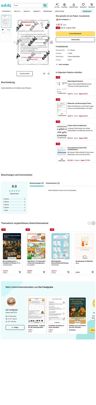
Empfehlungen (47, 11)
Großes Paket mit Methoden (77, 125)
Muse (77, 263)
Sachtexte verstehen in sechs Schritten (56, 326)
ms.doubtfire (31, 265)
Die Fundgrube (64, 19)
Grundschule (6, 11)
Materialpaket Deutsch (75, 81)
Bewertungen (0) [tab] (37, 183)
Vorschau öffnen (25, 73)
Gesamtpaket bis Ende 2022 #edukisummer (77, 148)
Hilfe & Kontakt (59, 11)
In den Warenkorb (75, 34)
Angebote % (36, 11)
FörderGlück (55, 265)
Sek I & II (16, 11)
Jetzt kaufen (75, 40)
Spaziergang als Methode (84, 261)
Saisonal (26, 11)
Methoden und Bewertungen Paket (79, 103)
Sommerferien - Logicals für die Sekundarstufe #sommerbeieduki (36, 326)
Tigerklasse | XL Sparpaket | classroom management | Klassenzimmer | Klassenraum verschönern (36, 262)
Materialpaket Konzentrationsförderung (59, 262)
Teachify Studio (7, 265)
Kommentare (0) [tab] (53, 183)
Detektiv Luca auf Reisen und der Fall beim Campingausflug (77, 326)
